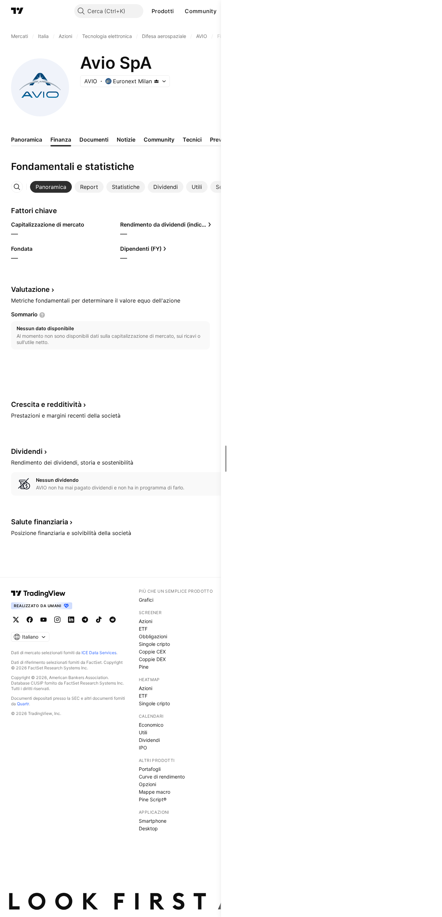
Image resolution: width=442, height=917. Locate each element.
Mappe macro (154, 792)
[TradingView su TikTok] (99, 619)
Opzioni (147, 784)
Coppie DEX (152, 659)
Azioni (145, 621)
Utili (143, 732)
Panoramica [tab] (26, 139)
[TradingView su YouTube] (43, 619)
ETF (143, 629)
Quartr (23, 703)
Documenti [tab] (93, 139)
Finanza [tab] (60, 139)
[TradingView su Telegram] (85, 619)
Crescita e (46, 404)
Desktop (148, 828)
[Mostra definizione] (42, 315)
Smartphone (152, 821)
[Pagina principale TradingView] (17, 11)
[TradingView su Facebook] (30, 619)
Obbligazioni (153, 636)
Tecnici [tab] (192, 139)
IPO (143, 748)
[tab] (51, 187)
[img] (156, 81)
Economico (151, 725)
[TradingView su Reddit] (112, 619)
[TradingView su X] (16, 619)
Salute (39, 522)
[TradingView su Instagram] (57, 619)
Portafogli (150, 769)
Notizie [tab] (126, 139)
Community (201, 11)
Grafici (146, 600)
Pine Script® (152, 799)
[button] (179, 11)
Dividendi (149, 740)
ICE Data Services (98, 652)
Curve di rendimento (162, 777)
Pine (143, 667)
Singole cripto (154, 644)
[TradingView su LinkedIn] (71, 619)
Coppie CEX (152, 652)
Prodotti (163, 11)
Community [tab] (159, 139)
